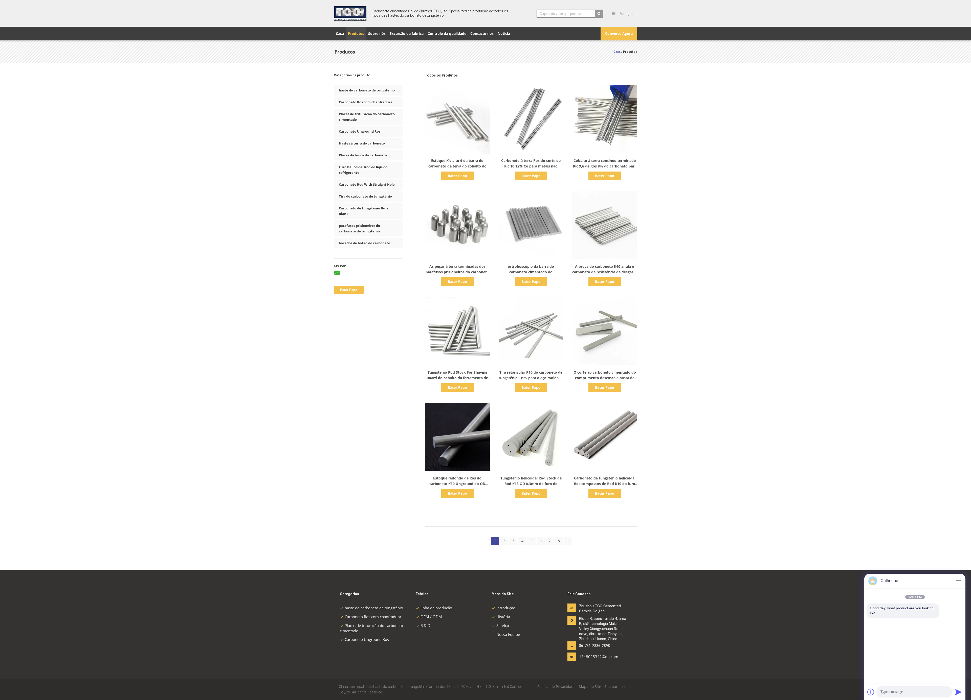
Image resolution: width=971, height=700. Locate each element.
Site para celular (618, 686)
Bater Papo (457, 175)
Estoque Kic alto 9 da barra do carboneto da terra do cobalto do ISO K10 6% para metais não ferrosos (457, 166)
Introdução (505, 607)
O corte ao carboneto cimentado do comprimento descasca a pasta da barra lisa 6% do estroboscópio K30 (604, 378)
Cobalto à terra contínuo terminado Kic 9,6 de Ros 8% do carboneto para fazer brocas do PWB (604, 166)
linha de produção (436, 607)
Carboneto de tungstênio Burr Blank (363, 211)
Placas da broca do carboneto (363, 155)
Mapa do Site (590, 686)
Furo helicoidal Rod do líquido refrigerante (363, 170)
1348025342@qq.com (595, 656)
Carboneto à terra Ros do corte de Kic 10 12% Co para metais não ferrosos (531, 166)
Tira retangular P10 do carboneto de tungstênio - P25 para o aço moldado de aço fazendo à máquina (531, 378)
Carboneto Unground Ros (359, 131)
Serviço (502, 625)
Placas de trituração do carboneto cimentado (367, 117)
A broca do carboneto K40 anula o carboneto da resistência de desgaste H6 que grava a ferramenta (604, 272)
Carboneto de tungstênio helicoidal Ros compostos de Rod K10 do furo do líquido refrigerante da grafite (604, 484)
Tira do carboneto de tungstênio (365, 196)
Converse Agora (619, 33)
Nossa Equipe (508, 634)
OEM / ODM (431, 616)
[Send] (958, 691)
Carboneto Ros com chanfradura (365, 102)
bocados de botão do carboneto (364, 243)
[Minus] (958, 581)
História (503, 616)
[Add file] (870, 691)
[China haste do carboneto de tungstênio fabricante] (350, 13)
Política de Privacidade (556, 686)
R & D (425, 625)
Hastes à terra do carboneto (362, 143)
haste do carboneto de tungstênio (367, 90)
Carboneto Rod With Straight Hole (367, 184)
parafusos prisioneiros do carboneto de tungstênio (359, 228)
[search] (599, 14)
